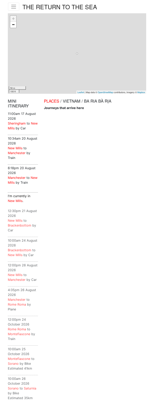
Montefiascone (19, 334)
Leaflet (80, 92)
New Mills (15, 148)
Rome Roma (17, 304)
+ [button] (13, 18)
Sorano (13, 364)
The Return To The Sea (59, 6)
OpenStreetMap (105, 92)
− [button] (13, 24)
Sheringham (17, 123)
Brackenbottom (19, 225)
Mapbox (141, 92)
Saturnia (30, 388)
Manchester (16, 153)
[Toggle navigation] (13, 7)
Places (51, 101)
